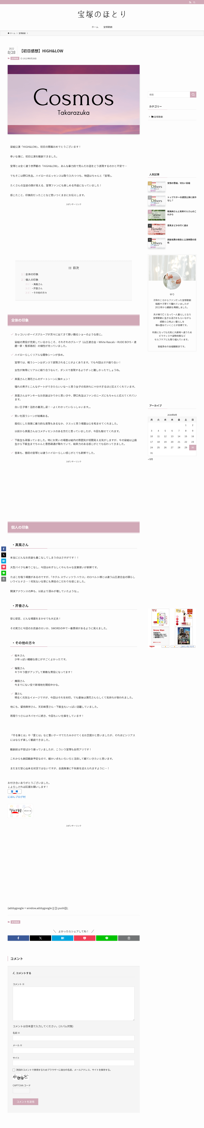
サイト (16, 1057)
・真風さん (36, 284)
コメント (18, 984)
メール (17, 1045)
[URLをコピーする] (129, 938)
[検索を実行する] (193, 95)
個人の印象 (32, 279)
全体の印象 (32, 274)
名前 (16, 1032)
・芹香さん (36, 288)
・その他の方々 (39, 292)
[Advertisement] (73, 228)
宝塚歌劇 (14, 58)
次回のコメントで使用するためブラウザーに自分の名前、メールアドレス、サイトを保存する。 (64, 1069)
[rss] (190, 2)
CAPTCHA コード (22, 1085)
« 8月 (150, 459)
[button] (18, 938)
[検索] (194, 2)
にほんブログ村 (17, 797)
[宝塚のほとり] (102, 14)
